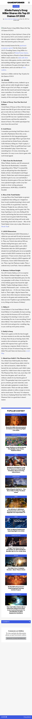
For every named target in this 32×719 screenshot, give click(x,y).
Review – (16, 569)
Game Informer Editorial (11, 19)
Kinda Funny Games (21, 53)
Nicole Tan (4, 226)
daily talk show (23, 58)
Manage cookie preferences (16, 638)
